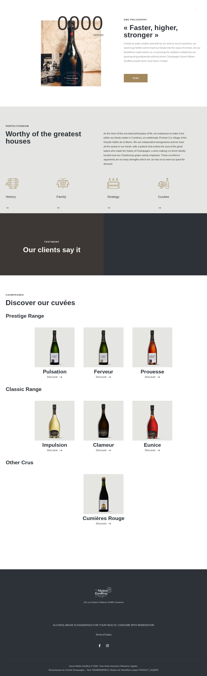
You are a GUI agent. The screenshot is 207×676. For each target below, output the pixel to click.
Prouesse (152, 371)
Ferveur (103, 371)
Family (61, 197)
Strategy (113, 197)
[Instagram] (107, 645)
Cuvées (163, 197)
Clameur (103, 445)
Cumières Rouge (103, 518)
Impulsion (54, 445)
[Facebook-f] (99, 645)
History (11, 197)
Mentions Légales (129, 666)
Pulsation (55, 371)
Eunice (152, 445)
